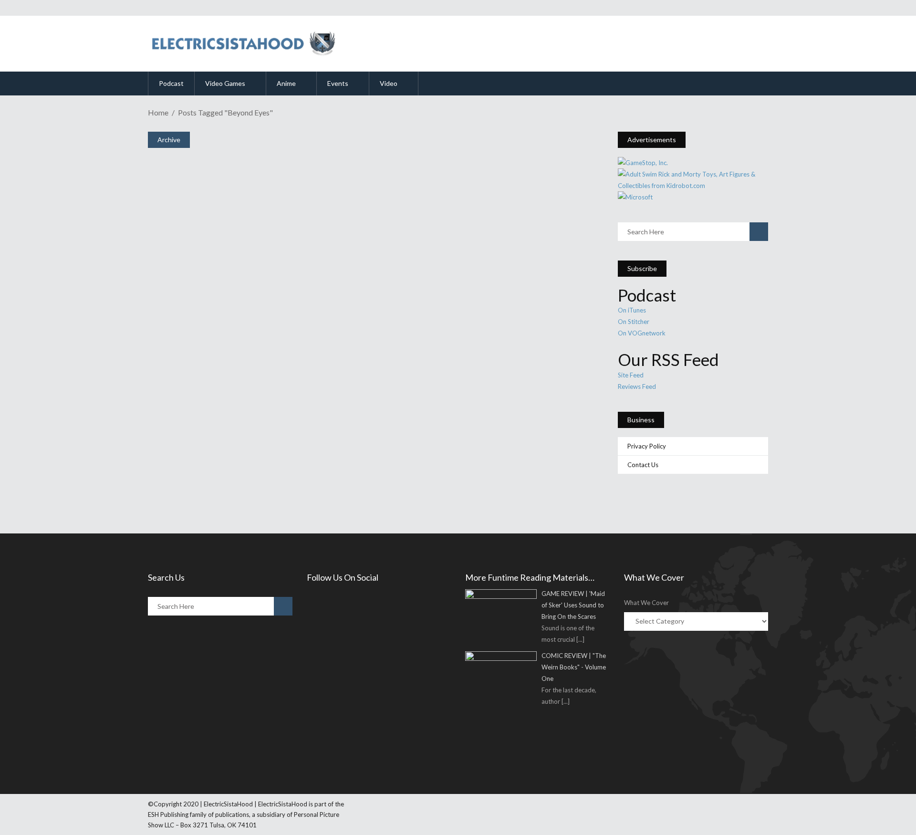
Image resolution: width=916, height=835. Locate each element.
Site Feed (631, 375)
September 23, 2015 (197, 455)
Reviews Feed (637, 386)
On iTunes (632, 310)
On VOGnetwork (642, 333)
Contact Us (642, 465)
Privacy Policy (646, 446)
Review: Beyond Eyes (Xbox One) (250, 437)
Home (158, 112)
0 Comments (220, 480)
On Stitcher (633, 321)
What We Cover (646, 602)
